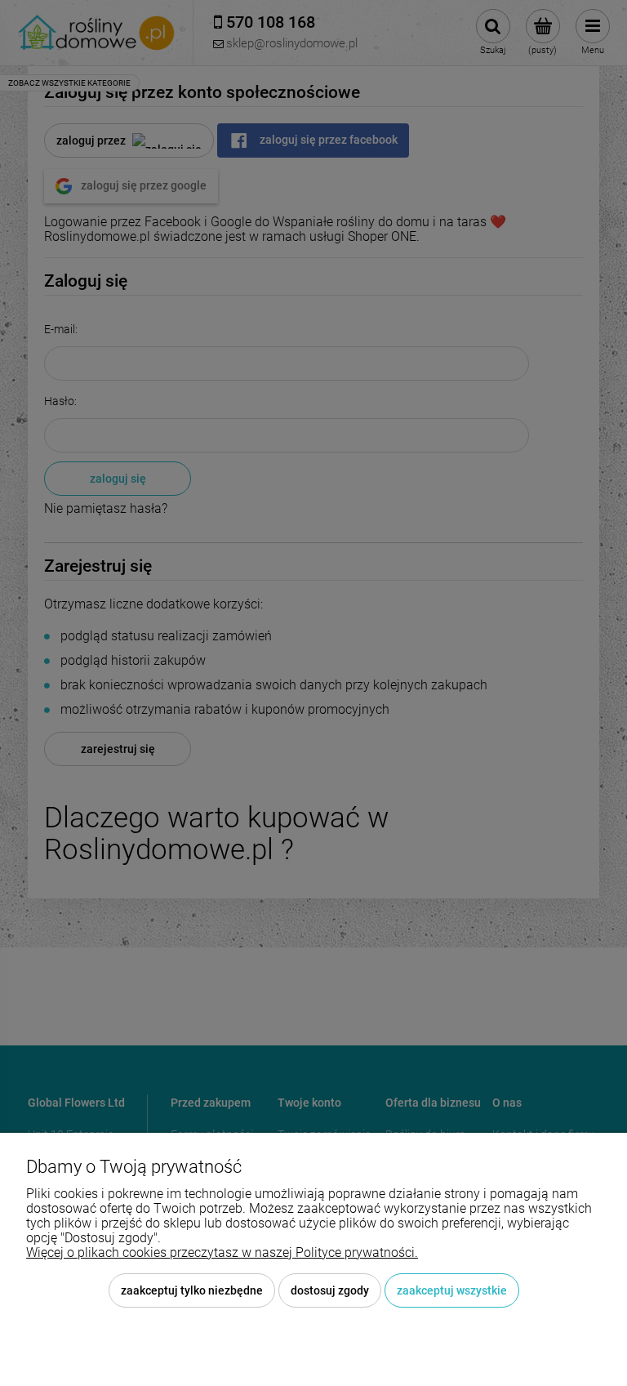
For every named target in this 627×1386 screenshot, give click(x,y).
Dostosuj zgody (330, 1290)
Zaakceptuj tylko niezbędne (192, 1290)
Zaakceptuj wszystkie (452, 1290)
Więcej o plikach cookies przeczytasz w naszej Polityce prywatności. (222, 1252)
